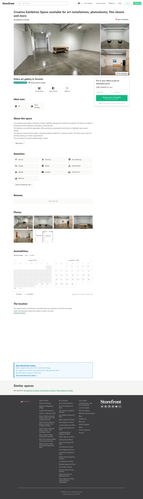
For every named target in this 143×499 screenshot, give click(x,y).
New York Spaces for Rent (66, 407)
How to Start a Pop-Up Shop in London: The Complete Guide (46, 424)
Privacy (81, 433)
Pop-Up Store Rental (66, 440)
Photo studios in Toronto (64, 390)
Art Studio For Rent (65, 467)
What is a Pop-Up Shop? (47, 413)
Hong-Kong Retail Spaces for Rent (65, 433)
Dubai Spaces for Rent (66, 437)
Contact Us (82, 419)
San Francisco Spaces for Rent (66, 411)
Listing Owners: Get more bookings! (85, 404)
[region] (53, 341)
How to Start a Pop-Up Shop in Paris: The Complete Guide (46, 430)
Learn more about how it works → (26, 375)
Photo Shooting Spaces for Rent (67, 458)
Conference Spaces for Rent (67, 453)
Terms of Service (84, 430)
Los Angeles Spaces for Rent (67, 416)
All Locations (63, 400)
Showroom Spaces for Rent (66, 443)
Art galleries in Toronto (31, 390)
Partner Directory (45, 403)
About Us (82, 422)
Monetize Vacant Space (87, 413)
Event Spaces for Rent (66, 450)
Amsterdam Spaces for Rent (66, 429)
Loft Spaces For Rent (66, 461)
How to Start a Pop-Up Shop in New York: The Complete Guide (47, 417)
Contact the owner (19, 313)
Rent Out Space (84, 410)
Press (80, 427)
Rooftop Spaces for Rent (67, 464)
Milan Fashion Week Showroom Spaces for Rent (46, 445)
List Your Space (84, 408)
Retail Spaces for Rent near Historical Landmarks (66, 480)
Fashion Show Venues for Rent (66, 470)
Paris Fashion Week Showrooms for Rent (46, 435)
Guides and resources (46, 410)
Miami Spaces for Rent (66, 419)
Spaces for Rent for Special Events (65, 475)
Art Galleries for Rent (66, 447)
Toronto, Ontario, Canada (37, 82)
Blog (80, 416)
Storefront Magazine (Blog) (46, 407)
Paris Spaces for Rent (66, 422)
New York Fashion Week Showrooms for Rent (47, 440)
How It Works (43, 400)
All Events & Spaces (66, 403)
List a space (83, 400)
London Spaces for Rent (67, 425)
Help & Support (84, 424)
